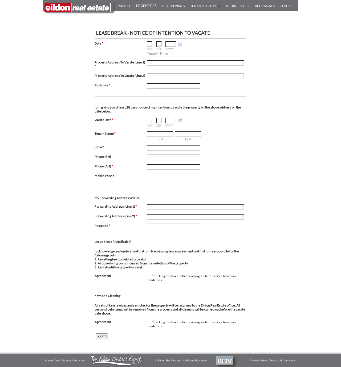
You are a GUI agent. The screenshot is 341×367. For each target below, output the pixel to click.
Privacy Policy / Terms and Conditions (273, 360)
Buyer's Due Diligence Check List (65, 360)
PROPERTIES (146, 6)
